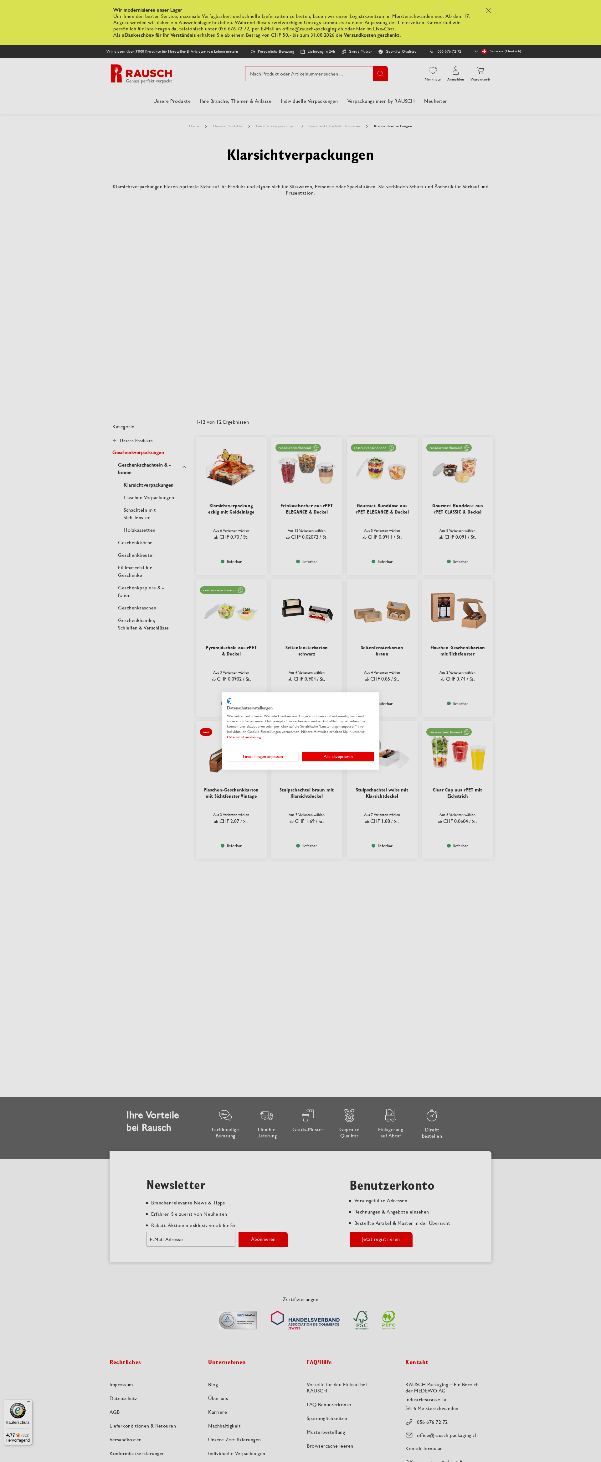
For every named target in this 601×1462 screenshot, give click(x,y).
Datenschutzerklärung (244, 737)
